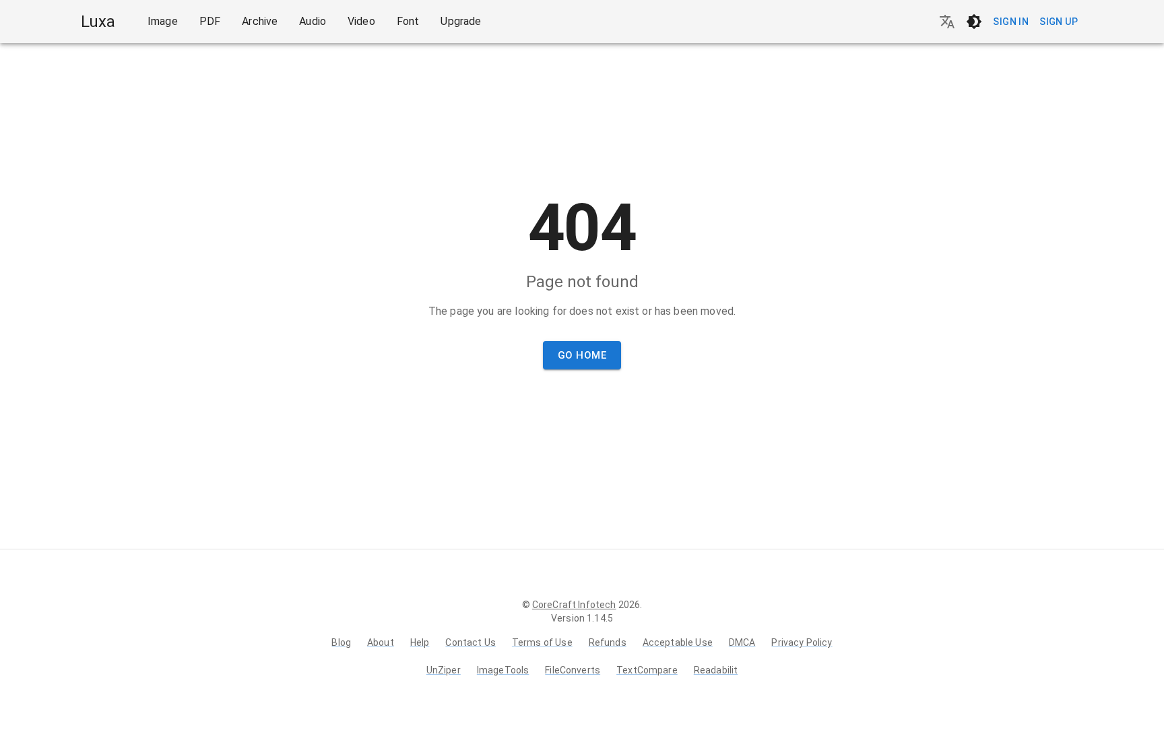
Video (361, 21)
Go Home (582, 355)
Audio (312, 21)
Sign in (1011, 21)
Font (408, 21)
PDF (209, 21)
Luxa (98, 21)
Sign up (1058, 21)
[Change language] (947, 21)
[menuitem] (163, 21)
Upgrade (461, 21)
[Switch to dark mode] (974, 21)
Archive (260, 21)
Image (163, 21)
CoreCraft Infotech (574, 604)
